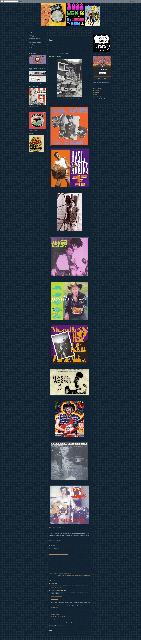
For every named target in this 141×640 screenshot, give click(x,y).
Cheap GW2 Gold (55, 614)
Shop (95, 94)
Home (75, 622)
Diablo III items (54, 599)
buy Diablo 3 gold (55, 607)
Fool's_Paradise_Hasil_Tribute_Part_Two (58, 558)
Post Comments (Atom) (60, 625)
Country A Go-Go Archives (100, 98)
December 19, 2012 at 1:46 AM (58, 616)
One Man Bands (86, 575)
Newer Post (65, 622)
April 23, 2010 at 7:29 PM (56, 596)
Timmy (52, 583)
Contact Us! (31, 35)
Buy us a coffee (98, 88)
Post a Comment (55, 619)
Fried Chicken (64, 575)
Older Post (70, 622)
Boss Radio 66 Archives (100, 96)
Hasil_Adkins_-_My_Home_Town (56, 527)
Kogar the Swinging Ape (57, 590)
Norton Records (78, 575)
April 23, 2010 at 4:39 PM (56, 587)
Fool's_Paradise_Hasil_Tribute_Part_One (58, 554)
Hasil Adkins (57, 56)
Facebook (96, 90)
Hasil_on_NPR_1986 (54, 548)
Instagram (96, 92)
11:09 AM (68, 573)
